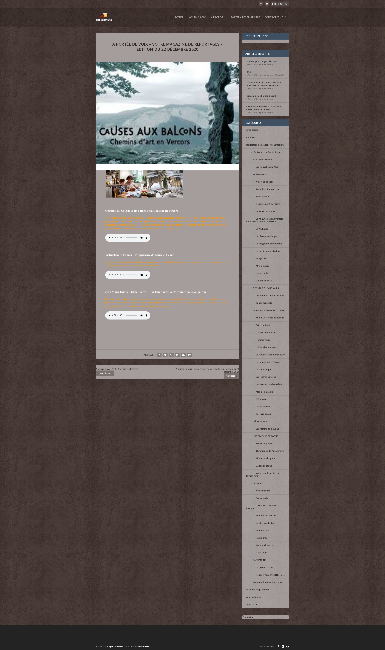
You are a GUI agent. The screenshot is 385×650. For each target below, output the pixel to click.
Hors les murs (263, 339)
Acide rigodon (263, 490)
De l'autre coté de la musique (261, 507)
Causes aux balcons (266, 332)
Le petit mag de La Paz (268, 251)
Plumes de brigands (266, 458)
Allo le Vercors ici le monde (270, 317)
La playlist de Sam (265, 523)
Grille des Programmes (257, 589)
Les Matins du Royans (267, 428)
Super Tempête (264, 302)
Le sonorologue (264, 369)
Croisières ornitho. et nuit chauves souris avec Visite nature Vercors (263, 84)
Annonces (250, 137)
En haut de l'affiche (266, 515)
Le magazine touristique (269, 243)
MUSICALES (258, 483)
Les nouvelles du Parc (267, 166)
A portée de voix (266, 64)
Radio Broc (261, 537)
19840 (248, 72)
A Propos (217, 17)
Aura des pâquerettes (267, 189)
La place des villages (266, 236)
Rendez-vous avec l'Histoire (270, 574)
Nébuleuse (261, 399)
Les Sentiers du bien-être (269, 384)
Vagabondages (264, 465)
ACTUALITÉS (279, 75)
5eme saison (252, 129)
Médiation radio (264, 391)
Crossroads (262, 498)
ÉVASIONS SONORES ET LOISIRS (269, 310)
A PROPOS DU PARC (263, 159)
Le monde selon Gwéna (268, 362)
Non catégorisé (253, 597)
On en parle (262, 273)
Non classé (251, 604)
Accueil (179, 17)
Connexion (248, 617)
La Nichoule (262, 228)
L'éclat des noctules (266, 347)
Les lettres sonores (266, 376)
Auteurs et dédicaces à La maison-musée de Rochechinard (263, 108)
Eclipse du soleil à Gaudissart (260, 95)
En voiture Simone (265, 211)
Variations (261, 552)
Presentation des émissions (267, 582)
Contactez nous (275, 17)
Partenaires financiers (245, 17)
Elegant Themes (115, 646)
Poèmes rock (262, 530)
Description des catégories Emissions (264, 144)
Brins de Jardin (263, 325)
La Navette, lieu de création (270, 354)
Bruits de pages (264, 443)
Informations (260, 421)
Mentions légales (265, 646)
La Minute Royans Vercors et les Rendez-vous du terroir (264, 220)
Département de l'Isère (268, 203)
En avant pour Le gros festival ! (261, 61)
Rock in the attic (264, 545)
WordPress (143, 646)
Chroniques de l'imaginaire (270, 450)
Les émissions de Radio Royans (266, 152)
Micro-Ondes (262, 265)
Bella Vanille (262, 196)
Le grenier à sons (265, 567)
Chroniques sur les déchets (270, 295)
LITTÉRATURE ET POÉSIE (265, 436)
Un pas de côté (264, 280)
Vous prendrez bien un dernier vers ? (262, 474)
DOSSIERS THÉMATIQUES (266, 288)
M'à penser (261, 258)
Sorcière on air (263, 413)
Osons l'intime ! (264, 406)
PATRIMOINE (259, 560)
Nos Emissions (197, 17)
